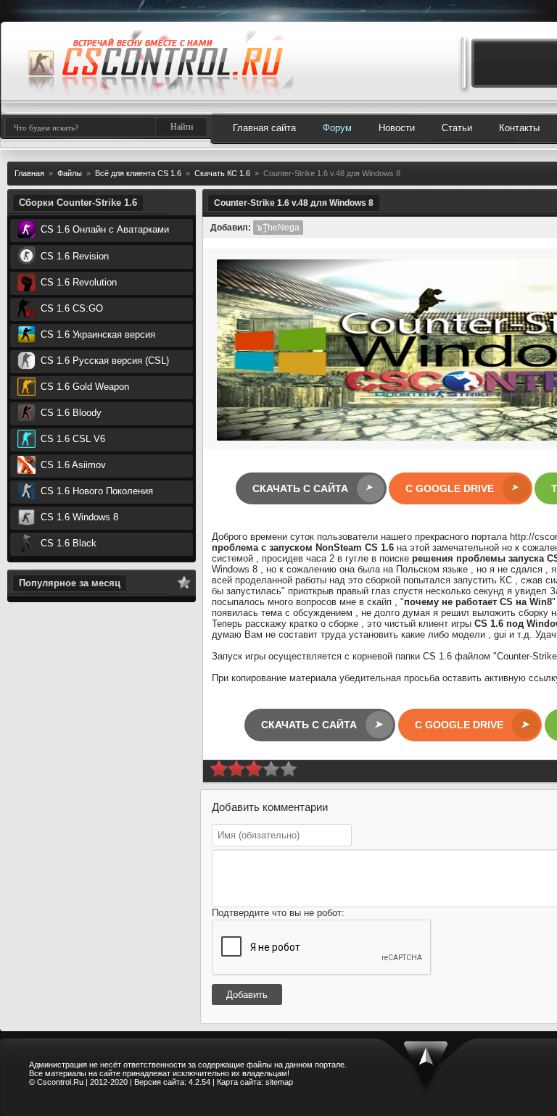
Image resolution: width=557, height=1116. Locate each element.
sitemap (279, 1082)
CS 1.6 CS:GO (70, 308)
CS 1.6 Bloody (70, 412)
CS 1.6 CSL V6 (71, 438)
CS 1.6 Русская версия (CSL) (103, 360)
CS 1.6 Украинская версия (96, 334)
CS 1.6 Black (67, 543)
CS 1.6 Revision (73, 256)
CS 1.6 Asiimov (72, 464)
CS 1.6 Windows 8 (78, 517)
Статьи (457, 127)
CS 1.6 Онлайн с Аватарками (103, 229)
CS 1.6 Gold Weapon (83, 386)
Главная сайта (264, 127)
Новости (397, 127)
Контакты (519, 127)
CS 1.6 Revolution (77, 282)
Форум (337, 127)
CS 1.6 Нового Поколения (95, 491)
